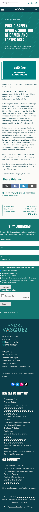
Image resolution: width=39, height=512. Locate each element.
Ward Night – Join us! (11, 483)
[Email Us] (36, 3)
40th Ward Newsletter (9, 271)
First (1, 248)
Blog (11, 46)
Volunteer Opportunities (13, 480)
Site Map (24, 502)
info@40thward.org (12, 342)
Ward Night (15, 373)
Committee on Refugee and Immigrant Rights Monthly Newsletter (18, 281)
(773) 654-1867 (11, 345)
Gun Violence (13, 195)
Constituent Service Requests (15, 416)
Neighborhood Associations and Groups (18, 471)
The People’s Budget (11, 428)
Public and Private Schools (14, 477)
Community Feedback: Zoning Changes (18, 411)
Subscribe (5, 304)
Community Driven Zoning (13, 408)
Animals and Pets (10, 399)
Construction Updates (9, 273)
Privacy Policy (22, 499)
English (6, 3)
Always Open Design (17, 507)
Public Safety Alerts (9, 275)
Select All (5, 287)
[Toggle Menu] (2, 9)
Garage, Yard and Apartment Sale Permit (19, 468)
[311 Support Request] (28, 3)
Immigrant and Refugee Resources (17, 422)
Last (1, 256)
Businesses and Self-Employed (15, 405)
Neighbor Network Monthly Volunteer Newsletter (19, 278)
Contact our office (18, 488)
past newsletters (10, 312)
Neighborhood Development (14, 425)
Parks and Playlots (11, 474)
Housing (7, 419)
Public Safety (18, 46)
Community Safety (11, 414)
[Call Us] (32, 3)
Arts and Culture (10, 402)
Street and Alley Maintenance (15, 440)
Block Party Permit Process (14, 465)
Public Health (9, 431)
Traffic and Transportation (13, 442)
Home (6, 46)
